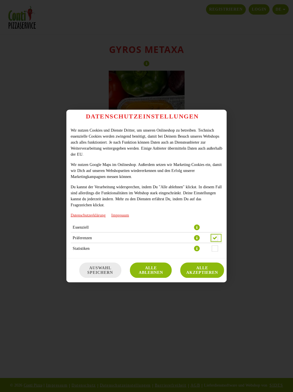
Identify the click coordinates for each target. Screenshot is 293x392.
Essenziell (81, 227)
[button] (197, 227)
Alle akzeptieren (202, 270)
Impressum (120, 215)
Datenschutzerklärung (88, 215)
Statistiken (81, 248)
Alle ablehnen (151, 270)
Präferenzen (82, 238)
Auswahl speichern (100, 270)
